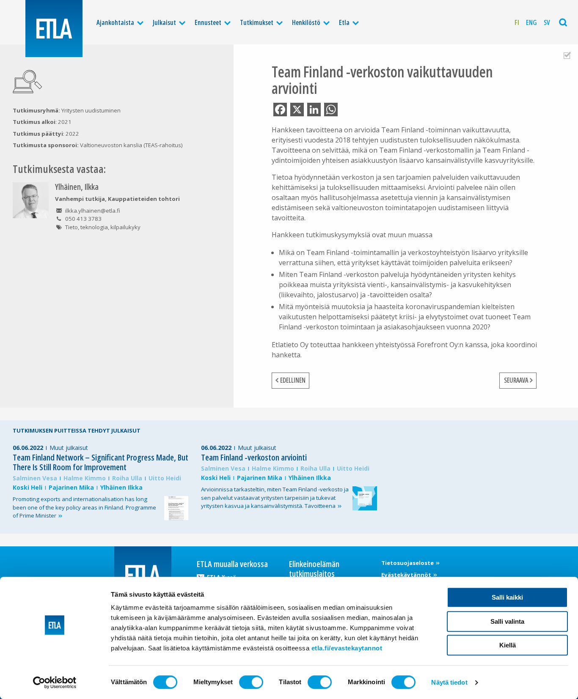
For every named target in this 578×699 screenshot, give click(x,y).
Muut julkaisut (69, 448)
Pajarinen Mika (71, 487)
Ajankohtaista (115, 22)
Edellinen (293, 380)
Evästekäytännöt (406, 574)
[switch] (251, 682)
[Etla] (54, 28)
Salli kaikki (507, 597)
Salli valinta (507, 621)
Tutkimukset (256, 22)
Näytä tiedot (449, 682)
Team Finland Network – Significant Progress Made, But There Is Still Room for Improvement (100, 462)
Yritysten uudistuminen (91, 110)
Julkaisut (164, 22)
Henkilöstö (306, 22)
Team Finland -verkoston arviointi (254, 457)
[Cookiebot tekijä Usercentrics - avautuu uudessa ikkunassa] (55, 682)
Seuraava (516, 380)
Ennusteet (208, 22)
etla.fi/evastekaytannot (347, 648)
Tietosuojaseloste (408, 563)
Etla (344, 22)
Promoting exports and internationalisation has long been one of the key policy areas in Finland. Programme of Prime (84, 507)
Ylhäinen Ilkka (121, 487)
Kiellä (507, 645)
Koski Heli (27, 487)
